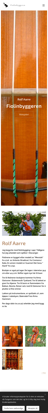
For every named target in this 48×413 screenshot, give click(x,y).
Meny (43, 5)
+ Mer (43, 373)
